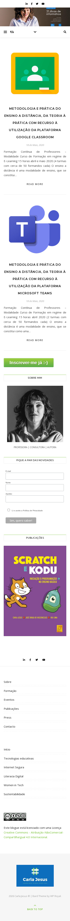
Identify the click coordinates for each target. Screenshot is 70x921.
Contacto (9, 726)
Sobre (7, 682)
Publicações (11, 708)
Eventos (9, 699)
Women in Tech (14, 785)
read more (35, 184)
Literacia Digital (13, 776)
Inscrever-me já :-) (29, 362)
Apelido (9, 494)
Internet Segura (14, 767)
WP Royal (55, 896)
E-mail (8, 471)
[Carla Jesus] (35, 876)
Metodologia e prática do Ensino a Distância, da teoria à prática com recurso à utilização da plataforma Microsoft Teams (35, 279)
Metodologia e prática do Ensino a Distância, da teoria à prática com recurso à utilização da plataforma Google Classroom (35, 123)
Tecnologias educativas (19, 758)
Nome (8, 483)
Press (7, 717)
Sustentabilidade (14, 794)
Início (7, 749)
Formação (10, 691)
